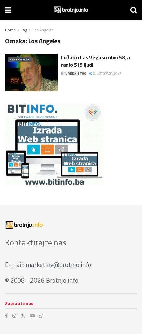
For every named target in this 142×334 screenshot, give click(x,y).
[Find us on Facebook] (6, 315)
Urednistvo (75, 73)
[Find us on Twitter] (23, 315)
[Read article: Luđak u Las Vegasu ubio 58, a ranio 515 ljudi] (31, 72)
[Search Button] (133, 10)
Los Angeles (42, 30)
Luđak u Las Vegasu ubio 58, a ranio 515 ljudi (95, 60)
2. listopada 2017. (107, 73)
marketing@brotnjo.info (58, 264)
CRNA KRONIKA (19, 59)
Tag (24, 30)
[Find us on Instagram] (14, 315)
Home (10, 30)
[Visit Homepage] (71, 9)
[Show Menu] (8, 10)
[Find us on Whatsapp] (41, 315)
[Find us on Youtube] (32, 315)
